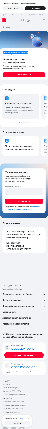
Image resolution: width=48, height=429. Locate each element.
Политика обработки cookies (13, 394)
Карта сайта (7, 398)
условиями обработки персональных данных (22, 208)
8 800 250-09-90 (23, 367)
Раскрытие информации (11, 388)
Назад (7, 27)
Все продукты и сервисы (12, 286)
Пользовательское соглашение (14, 405)
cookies (20, 418)
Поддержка (9, 372)
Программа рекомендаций (12, 408)
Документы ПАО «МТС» (11, 391)
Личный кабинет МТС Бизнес (27, 372)
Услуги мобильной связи (12, 289)
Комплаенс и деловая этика (13, 401)
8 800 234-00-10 (37, 15)
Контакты (6, 384)
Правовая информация (11, 412)
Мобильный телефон (13, 186)
